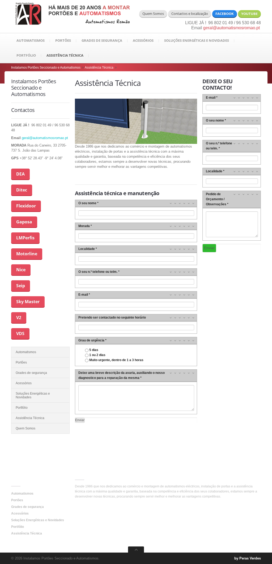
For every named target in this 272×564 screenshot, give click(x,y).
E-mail (83, 294)
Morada (84, 226)
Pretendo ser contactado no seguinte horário (112, 317)
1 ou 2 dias (96, 355)
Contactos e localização (189, 13)
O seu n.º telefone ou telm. (97, 272)
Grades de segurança (102, 40)
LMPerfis (25, 238)
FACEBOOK (224, 13)
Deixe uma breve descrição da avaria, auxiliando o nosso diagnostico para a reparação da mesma (121, 375)
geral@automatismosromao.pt (232, 28)
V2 (18, 317)
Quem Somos (153, 13)
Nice (21, 270)
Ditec (21, 190)
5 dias (93, 350)
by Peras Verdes (247, 558)
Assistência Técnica (64, 55)
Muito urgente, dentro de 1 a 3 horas (115, 360)
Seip (20, 286)
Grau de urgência (91, 340)
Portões (63, 40)
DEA (20, 174)
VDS (20, 333)
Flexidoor (26, 206)
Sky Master (28, 301)
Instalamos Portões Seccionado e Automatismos (45, 67)
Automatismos (30, 40)
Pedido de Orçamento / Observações (216, 199)
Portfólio (26, 55)
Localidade (86, 249)
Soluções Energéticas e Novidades (196, 40)
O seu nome (87, 203)
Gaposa (24, 222)
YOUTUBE (249, 13)
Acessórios (143, 40)
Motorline (26, 254)
